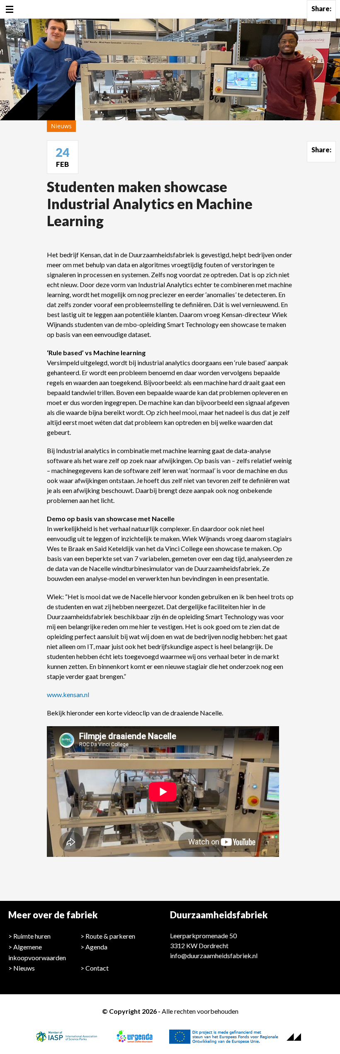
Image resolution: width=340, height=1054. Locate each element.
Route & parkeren (110, 936)
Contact (97, 968)
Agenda (96, 947)
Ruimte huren (32, 936)
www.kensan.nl (68, 694)
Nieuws (24, 968)
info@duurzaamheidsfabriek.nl (213, 955)
